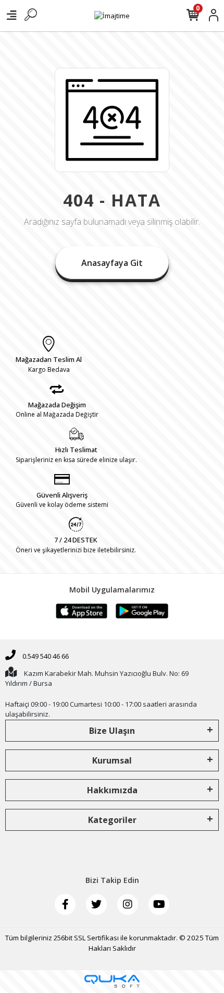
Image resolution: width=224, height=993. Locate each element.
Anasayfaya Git (112, 263)
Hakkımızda (112, 790)
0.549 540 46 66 (45, 656)
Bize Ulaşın (112, 730)
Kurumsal (112, 760)
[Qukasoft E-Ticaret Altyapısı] (112, 981)
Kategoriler (112, 820)
